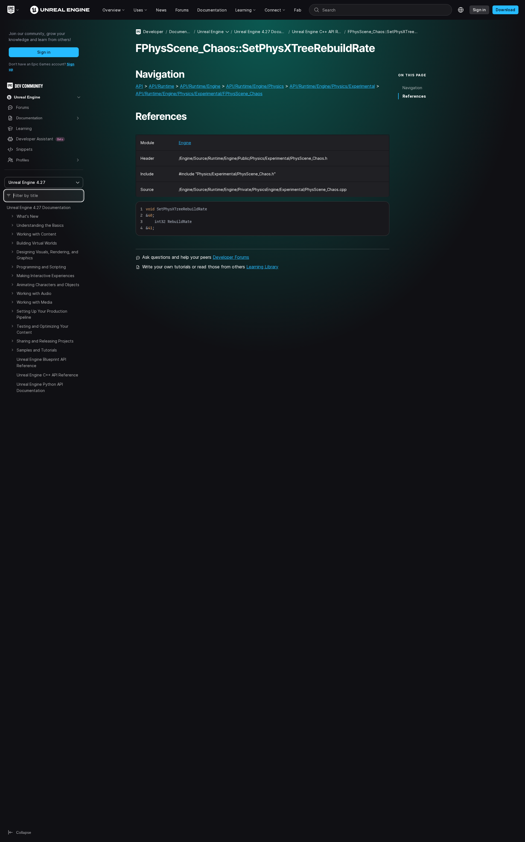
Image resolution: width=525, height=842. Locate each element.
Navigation (412, 87)
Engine (185, 142)
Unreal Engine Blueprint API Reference (41, 362)
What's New (27, 216)
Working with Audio (34, 293)
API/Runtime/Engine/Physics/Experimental (332, 86)
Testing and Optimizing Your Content (42, 329)
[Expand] (12, 216)
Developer (153, 31)
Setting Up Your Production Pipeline (42, 314)
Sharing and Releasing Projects (45, 341)
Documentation (180, 31)
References (414, 96)
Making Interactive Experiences (45, 275)
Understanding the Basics (40, 225)
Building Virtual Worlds (37, 243)
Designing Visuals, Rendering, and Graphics (47, 254)
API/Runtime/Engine (200, 86)
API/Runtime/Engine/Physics (255, 86)
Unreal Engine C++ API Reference (47, 375)
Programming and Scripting (41, 267)
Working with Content (36, 234)
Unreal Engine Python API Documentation (40, 387)
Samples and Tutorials (37, 350)
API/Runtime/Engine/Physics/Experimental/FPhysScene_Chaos (199, 93)
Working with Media (34, 302)
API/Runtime (161, 86)
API (139, 86)
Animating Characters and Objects (48, 284)
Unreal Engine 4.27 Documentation (39, 207)
